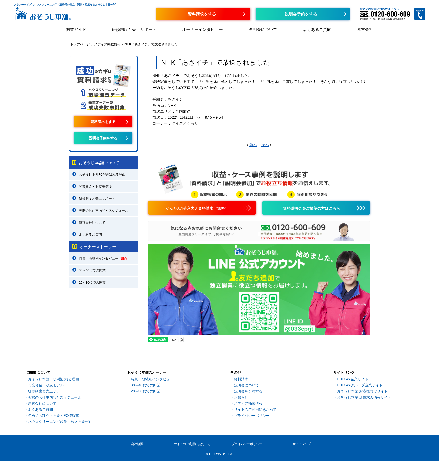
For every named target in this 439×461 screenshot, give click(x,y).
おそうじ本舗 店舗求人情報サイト (364, 397)
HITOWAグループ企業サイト (360, 384)
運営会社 (365, 29)
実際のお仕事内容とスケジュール (103, 210)
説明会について (263, 29)
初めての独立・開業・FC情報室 (53, 415)
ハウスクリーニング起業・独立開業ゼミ (60, 421)
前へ (253, 144)
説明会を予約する (248, 391)
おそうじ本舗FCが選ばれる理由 (102, 174)
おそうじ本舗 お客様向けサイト (362, 391)
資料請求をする (103, 121)
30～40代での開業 (92, 270)
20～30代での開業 (92, 282)
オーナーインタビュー (202, 29)
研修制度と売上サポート (134, 29)
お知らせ (241, 397)
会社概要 (137, 443)
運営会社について (92, 222)
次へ (265, 144)
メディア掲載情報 (248, 403)
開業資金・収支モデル (95, 186)
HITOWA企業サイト (352, 378)
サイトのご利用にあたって (255, 409)
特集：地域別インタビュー (103, 258)
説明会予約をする (103, 137)
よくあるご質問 (317, 29)
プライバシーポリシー (252, 415)
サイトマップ (302, 443)
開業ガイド (76, 29)
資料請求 (241, 378)
